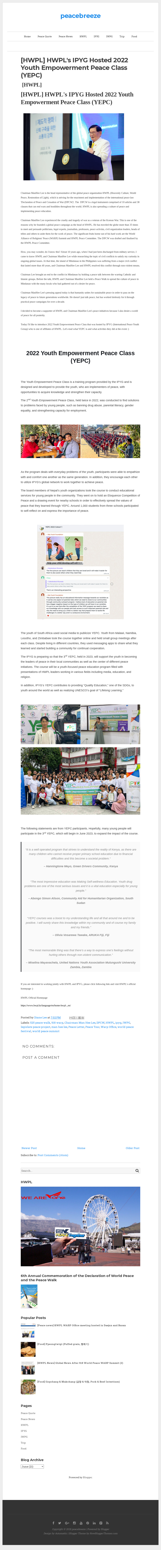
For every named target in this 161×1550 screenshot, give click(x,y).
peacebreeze (80, 16)
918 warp (57, 1022)
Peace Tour (92, 1027)
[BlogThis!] (73, 1017)
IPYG (96, 36)
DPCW (101, 1022)
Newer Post (29, 1148)
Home (27, 36)
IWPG (109, 36)
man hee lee (59, 1027)
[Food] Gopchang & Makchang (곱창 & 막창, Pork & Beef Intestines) (78, 1381)
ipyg (118, 1022)
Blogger (87, 1477)
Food (134, 36)
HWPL (83, 36)
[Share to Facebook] (79, 1017)
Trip (122, 36)
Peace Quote (45, 36)
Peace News (66, 36)
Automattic (61, 1533)
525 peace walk (40, 1022)
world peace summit (45, 1031)
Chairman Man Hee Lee (79, 1022)
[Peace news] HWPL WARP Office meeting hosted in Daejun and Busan (81, 1325)
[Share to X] (76, 1017)
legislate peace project (35, 1027)
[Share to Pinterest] (82, 1017)
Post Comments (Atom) (53, 1155)
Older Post (132, 1148)
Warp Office (108, 1027)
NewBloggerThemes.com (103, 1533)
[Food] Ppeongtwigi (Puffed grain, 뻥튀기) (63, 1344)
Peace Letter (76, 1027)
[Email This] (70, 1017)
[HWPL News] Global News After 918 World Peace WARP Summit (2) (80, 1362)
